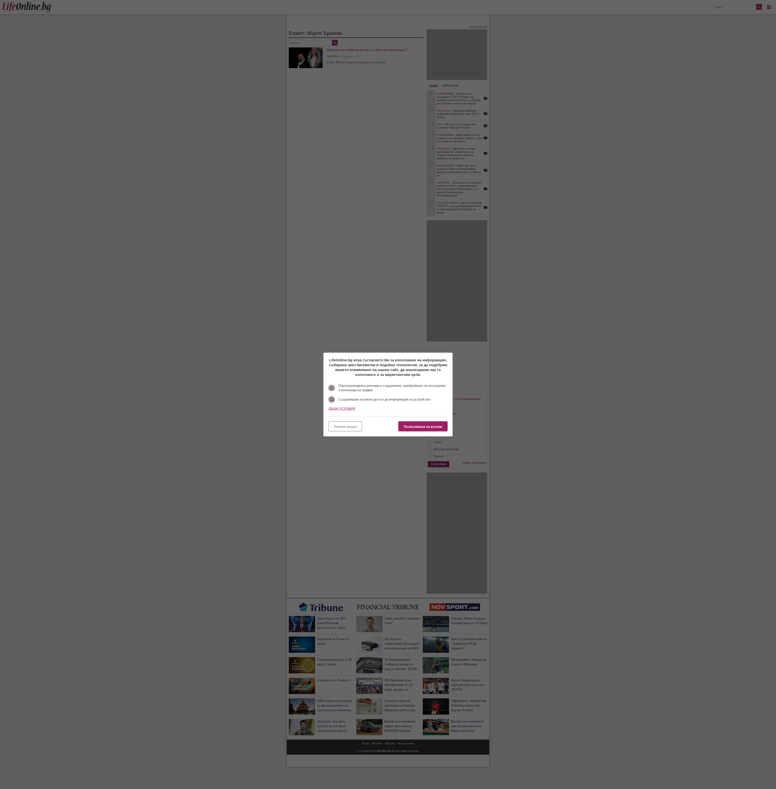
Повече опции (345, 426)
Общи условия (341, 408)
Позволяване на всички (423, 426)
